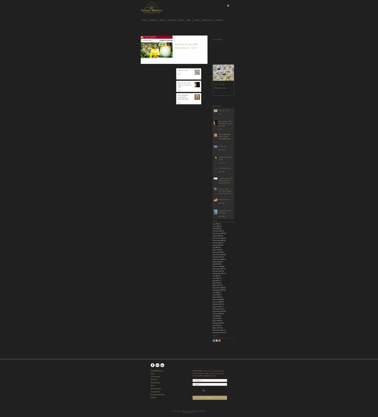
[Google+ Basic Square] (219, 340)
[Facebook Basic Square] (214, 340)
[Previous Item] (216, 72)
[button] (228, 5)
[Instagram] (157, 365)
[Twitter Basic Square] (216, 340)
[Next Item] (231, 72)
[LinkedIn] (162, 365)
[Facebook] (153, 365)
